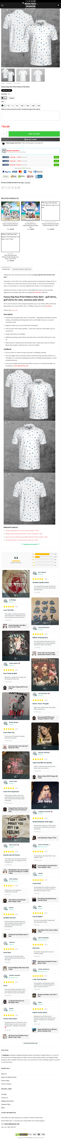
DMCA (3, 1108)
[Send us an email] (31, 1)
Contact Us (4, 1098)
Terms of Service (6, 1084)
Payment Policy (5, 1104)
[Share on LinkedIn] (18, 187)
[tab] (6, 269)
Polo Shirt (17, 83)
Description (6, 269)
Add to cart (34, 134)
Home (2, 83)
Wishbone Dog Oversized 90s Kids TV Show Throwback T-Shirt (23, 534)
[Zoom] (3, 65)
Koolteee (49, 306)
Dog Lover (27, 182)
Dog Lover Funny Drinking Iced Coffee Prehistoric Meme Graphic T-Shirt (26, 537)
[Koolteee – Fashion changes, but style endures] (30, 5)
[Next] (56, 38)
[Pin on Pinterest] (15, 187)
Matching (4, 94)
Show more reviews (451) (30, 1043)
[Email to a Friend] (12, 187)
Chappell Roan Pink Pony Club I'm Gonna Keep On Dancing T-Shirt (17, 809)
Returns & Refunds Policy (8, 1077)
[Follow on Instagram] (27, 1)
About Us (4, 1074)
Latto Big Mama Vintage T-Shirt (47, 837)
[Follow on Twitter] (29, 1)
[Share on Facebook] (6, 187)
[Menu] (2, 5)
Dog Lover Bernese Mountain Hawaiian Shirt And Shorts (10, 224)
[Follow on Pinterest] (33, 1)
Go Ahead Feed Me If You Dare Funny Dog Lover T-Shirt (21, 540)
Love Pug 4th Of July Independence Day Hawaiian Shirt (30, 225)
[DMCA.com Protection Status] (21, 1134)
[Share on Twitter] (9, 187)
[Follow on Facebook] (26, 1)
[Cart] (58, 5)
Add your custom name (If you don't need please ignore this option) (20, 109)
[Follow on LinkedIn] (34, 1)
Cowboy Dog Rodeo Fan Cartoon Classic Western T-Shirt (22, 530)
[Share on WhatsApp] (2, 187)
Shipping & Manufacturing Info (22, 269)
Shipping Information (7, 1101)
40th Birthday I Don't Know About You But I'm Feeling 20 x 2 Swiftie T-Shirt (18, 871)
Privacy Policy (5, 1080)
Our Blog (3, 1094)
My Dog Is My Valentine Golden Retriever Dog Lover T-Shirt (50, 224)
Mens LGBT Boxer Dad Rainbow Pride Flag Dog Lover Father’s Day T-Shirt (10, 256)
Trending (9, 83)
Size (2, 101)
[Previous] (4, 38)
